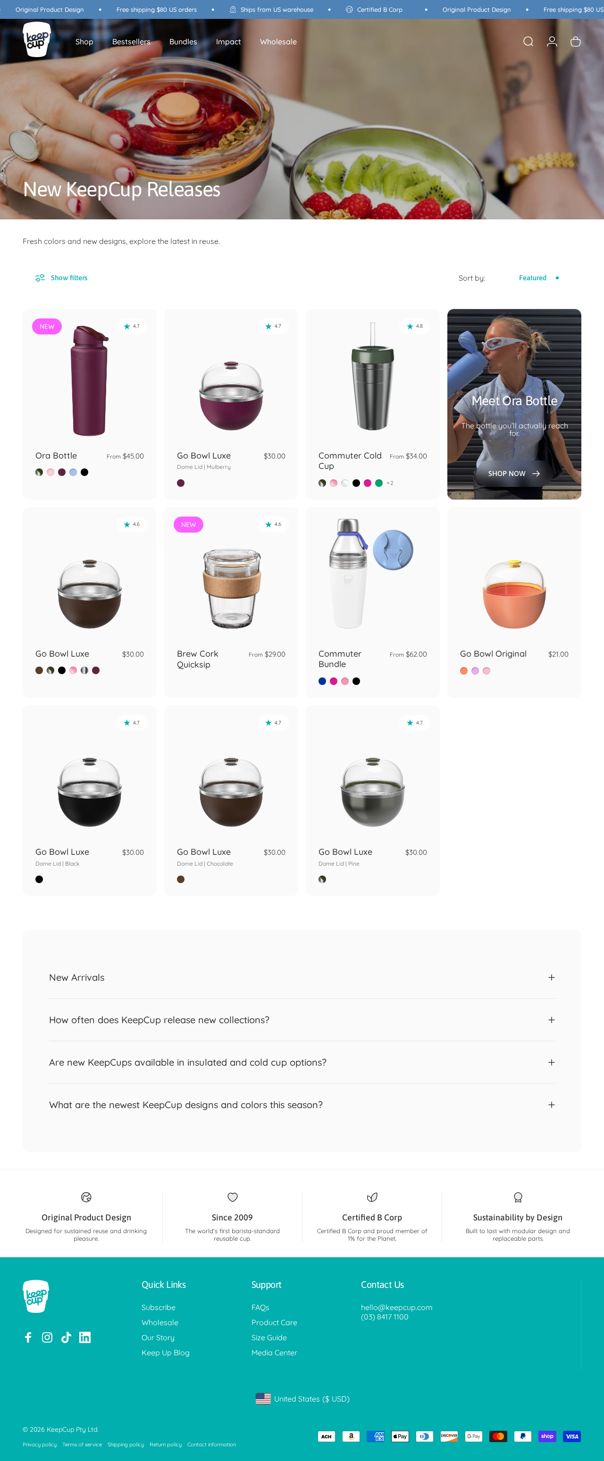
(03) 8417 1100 (385, 1316)
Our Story (158, 1337)
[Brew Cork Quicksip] (231, 574)
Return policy (166, 1444)
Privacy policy (40, 1444)
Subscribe (159, 1307)
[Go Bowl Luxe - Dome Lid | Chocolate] (231, 772)
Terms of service (82, 1444)
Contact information (211, 1444)
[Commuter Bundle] (373, 574)
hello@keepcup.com (397, 1307)
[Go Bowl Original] (514, 574)
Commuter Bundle (340, 659)
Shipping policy (126, 1444)
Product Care (274, 1322)
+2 (390, 483)
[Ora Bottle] (90, 376)
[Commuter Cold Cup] (373, 376)
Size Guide (269, 1337)
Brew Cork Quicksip (197, 659)
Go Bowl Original (493, 653)
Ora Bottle (56, 455)
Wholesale (160, 1322)
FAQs (260, 1307)
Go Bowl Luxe (204, 460)
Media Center (274, 1352)
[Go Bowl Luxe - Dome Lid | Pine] (373, 772)
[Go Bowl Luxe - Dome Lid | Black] (90, 772)
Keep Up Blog (166, 1352)
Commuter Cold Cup (350, 461)
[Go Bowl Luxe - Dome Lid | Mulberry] (231, 376)
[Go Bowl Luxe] (90, 574)
